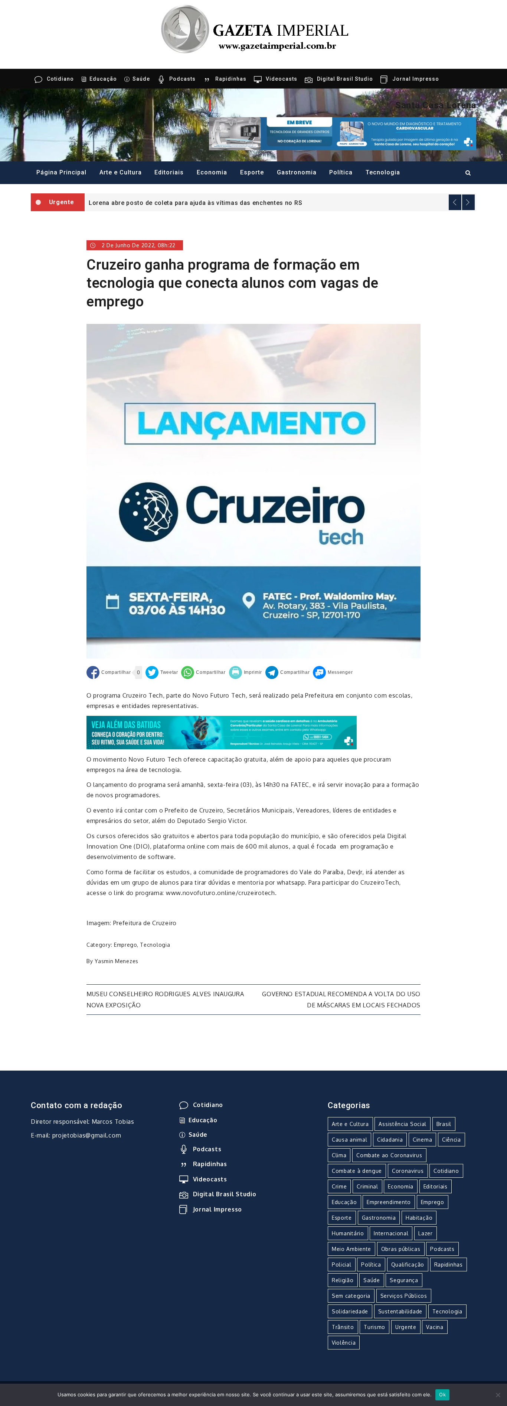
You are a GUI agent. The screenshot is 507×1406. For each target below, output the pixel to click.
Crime (339, 1186)
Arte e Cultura (120, 172)
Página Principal (61, 172)
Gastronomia (297, 172)
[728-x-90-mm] (221, 732)
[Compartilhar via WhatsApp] (203, 672)
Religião (343, 1280)
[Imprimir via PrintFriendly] (245, 672)
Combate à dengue (357, 1171)
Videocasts (281, 79)
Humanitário (348, 1233)
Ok (442, 1394)
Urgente (405, 1327)
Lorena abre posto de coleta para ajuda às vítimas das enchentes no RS (195, 202)
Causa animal (349, 1139)
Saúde (141, 79)
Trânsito (343, 1327)
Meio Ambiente (351, 1249)
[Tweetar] (161, 672)
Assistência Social (402, 1124)
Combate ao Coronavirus (389, 1155)
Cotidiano (60, 79)
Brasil (443, 1124)
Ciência (451, 1139)
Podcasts (182, 79)
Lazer (425, 1233)
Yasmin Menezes (116, 961)
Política (341, 172)
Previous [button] (455, 202)
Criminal (367, 1186)
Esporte (252, 172)
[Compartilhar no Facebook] (108, 672)
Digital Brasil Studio (345, 79)
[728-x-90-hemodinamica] (342, 133)
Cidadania (390, 1139)
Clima (339, 1155)
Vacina (434, 1327)
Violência (344, 1342)
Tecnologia (383, 172)
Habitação (419, 1217)
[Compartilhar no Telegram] (287, 672)
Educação (103, 79)
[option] (280, 202)
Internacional (391, 1233)
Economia (212, 172)
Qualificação (407, 1264)
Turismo (374, 1327)
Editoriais (169, 172)
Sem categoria (351, 1296)
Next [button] (468, 202)
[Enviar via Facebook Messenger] (333, 672)
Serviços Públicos (403, 1296)
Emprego (125, 945)
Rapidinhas (230, 79)
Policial (341, 1264)
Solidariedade (350, 1311)
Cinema (422, 1139)
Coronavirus (408, 1171)
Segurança (404, 1280)
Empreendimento (389, 1202)
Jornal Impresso (415, 79)
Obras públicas (401, 1249)
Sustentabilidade (400, 1311)
